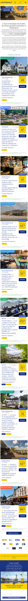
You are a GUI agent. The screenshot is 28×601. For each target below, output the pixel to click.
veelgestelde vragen (16, 570)
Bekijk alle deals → (14, 533)
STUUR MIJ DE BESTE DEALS (14, 597)
